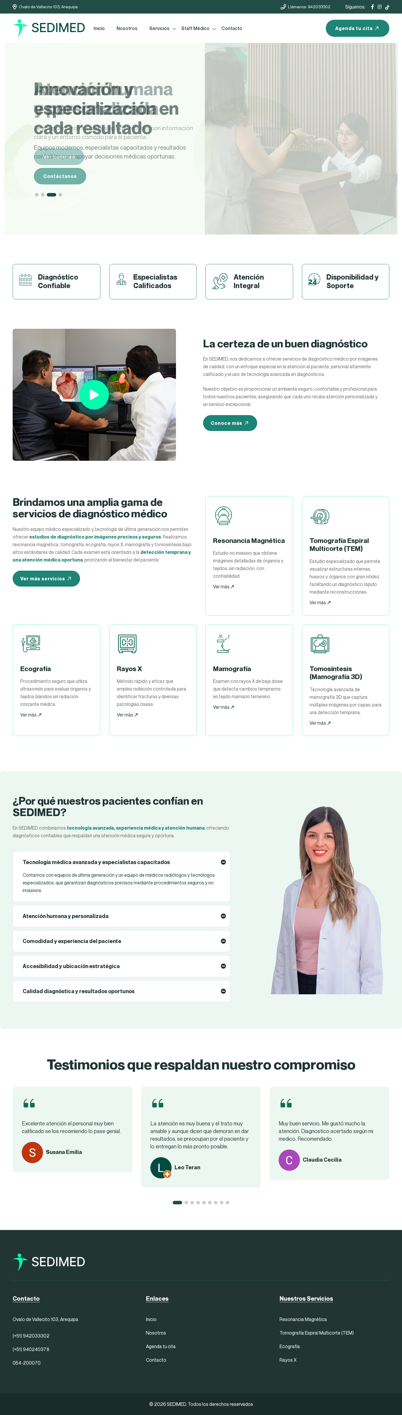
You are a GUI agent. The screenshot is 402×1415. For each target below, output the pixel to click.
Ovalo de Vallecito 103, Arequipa (48, 6)
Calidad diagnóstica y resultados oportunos (78, 991)
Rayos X (288, 1360)
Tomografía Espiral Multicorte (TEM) (317, 1333)
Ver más (221, 587)
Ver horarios (59, 157)
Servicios (159, 28)
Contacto (231, 28)
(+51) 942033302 (31, 1336)
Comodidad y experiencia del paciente (72, 941)
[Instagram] (380, 7)
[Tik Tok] (387, 7)
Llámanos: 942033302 (309, 6)
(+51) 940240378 (31, 1349)
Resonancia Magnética (303, 1319)
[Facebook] (372, 7)
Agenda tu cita (354, 28)
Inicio (99, 28)
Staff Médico (195, 28)
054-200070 (27, 1363)
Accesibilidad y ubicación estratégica (71, 966)
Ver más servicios (42, 579)
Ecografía (290, 1346)
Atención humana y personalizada (66, 916)
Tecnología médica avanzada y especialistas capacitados (96, 862)
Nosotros (127, 28)
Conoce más (226, 423)
